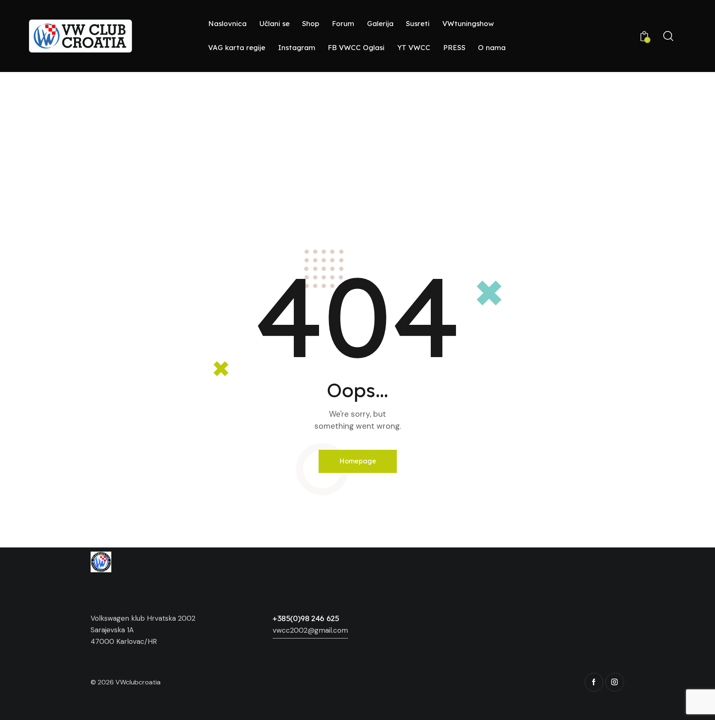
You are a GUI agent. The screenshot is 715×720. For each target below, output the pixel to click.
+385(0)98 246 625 (306, 618)
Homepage (357, 461)
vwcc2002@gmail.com (310, 630)
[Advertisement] (357, 134)
